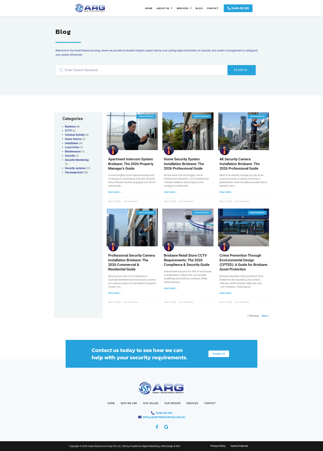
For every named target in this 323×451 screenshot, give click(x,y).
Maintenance (73, 151)
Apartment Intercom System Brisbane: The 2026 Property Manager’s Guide (130, 163)
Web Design (167, 446)
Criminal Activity (75, 134)
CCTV (68, 130)
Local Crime (72, 147)
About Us (162, 8)
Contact (212, 8)
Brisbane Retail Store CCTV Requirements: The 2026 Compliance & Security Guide (186, 260)
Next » (265, 315)
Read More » (114, 192)
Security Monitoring (77, 160)
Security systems (75, 168)
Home (148, 8)
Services (182, 8)
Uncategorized (74, 172)
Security (70, 155)
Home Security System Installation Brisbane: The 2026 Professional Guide (184, 163)
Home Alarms (73, 139)
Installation (71, 143)
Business (70, 126)
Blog (199, 8)
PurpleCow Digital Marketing (145, 446)
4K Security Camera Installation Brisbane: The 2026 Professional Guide (240, 163)
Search (240, 70)
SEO (178, 446)
